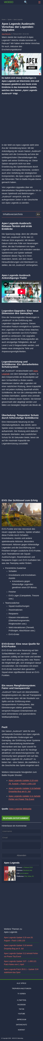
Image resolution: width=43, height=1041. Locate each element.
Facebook (21, 1005)
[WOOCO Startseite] (8, 2)
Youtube (21, 1014)
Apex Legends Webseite (20, 809)
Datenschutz (21, 1025)
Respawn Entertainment (16, 818)
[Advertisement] (21, 12)
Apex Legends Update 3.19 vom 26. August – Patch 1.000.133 (23, 782)
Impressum (21, 1019)
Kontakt (21, 1030)
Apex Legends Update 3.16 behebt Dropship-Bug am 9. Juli (24, 790)
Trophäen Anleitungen (21, 988)
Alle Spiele (21, 983)
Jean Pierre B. (6, 34)
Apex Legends (11, 862)
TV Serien (22, 994)
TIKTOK (21, 1009)
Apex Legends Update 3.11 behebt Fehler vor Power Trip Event (24, 797)
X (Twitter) (21, 1000)
